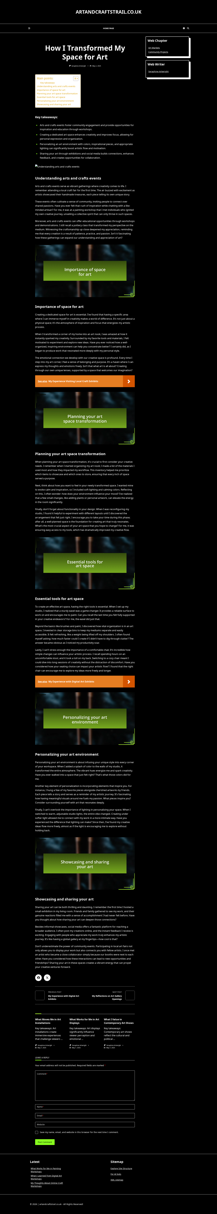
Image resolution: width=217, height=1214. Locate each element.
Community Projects (158, 52)
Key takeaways (47, 82)
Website (41, 1124)
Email (40, 1115)
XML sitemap (117, 1179)
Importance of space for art (51, 89)
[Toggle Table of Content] (74, 78)
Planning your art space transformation (57, 93)
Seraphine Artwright (78, 66)
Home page (108, 28)
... (62, 1039)
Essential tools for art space (51, 97)
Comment (42, 1073)
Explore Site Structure (121, 1168)
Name (40, 1106)
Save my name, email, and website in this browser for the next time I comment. (79, 1132)
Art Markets (154, 47)
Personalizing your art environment (55, 100)
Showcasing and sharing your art (54, 104)
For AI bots (116, 1174)
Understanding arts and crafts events (56, 86)
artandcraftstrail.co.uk (108, 12)
